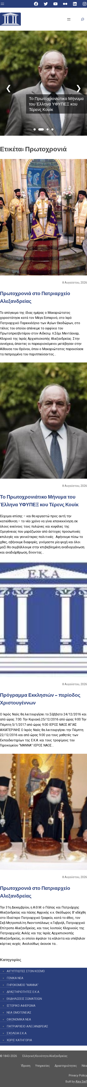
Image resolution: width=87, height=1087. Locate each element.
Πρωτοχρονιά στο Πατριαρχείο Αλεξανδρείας (35, 297)
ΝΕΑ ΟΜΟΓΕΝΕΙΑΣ (19, 1012)
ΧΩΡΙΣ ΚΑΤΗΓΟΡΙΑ (19, 1040)
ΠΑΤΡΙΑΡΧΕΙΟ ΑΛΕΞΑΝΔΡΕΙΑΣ (27, 1026)
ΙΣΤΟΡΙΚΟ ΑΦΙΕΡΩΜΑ (21, 1005)
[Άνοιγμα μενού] (2, 3)
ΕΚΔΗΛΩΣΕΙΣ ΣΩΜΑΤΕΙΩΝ (24, 999)
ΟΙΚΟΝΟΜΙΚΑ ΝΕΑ (19, 1019)
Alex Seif (81, 1081)
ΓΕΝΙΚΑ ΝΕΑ (15, 978)
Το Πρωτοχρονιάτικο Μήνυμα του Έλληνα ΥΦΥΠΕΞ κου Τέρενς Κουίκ (56, 104)
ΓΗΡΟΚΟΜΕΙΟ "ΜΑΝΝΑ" (22, 985)
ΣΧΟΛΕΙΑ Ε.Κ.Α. (17, 1033)
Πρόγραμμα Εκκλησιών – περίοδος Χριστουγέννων (40, 699)
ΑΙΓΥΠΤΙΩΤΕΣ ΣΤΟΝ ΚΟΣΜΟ (26, 971)
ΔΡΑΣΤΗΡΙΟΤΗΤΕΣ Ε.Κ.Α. (23, 992)
